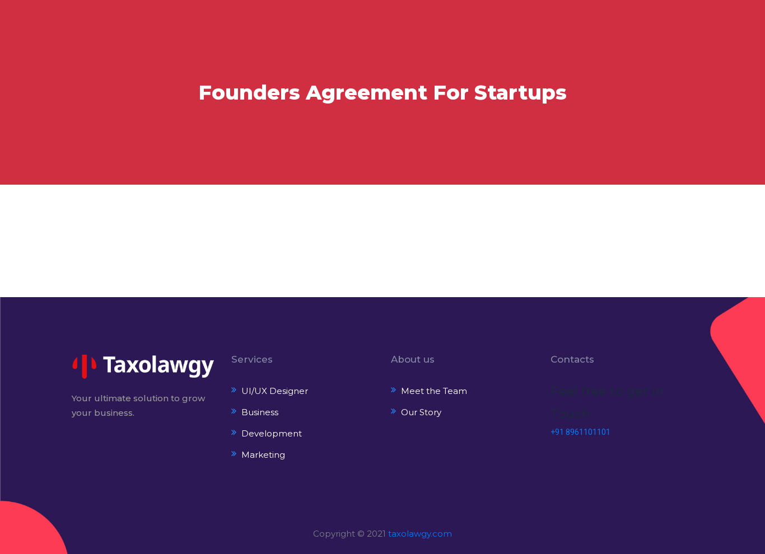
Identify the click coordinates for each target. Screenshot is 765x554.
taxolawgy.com (420, 533)
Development (271, 433)
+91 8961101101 (580, 432)
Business (259, 412)
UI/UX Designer (274, 391)
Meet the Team (434, 391)
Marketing (263, 454)
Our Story (421, 412)
